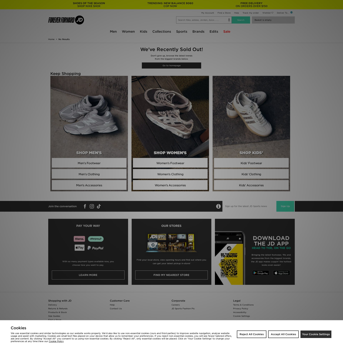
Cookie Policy (56, 341)
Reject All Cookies (252, 334)
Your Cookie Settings (316, 334)
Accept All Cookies (283, 334)
